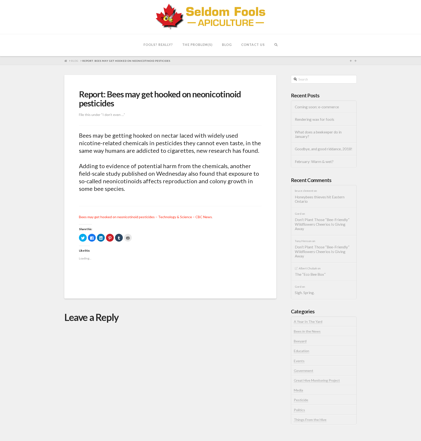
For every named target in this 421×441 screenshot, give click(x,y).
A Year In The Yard (308, 321)
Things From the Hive (310, 420)
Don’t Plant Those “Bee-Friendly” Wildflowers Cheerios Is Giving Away (322, 224)
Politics (299, 410)
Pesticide (301, 400)
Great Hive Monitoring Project (317, 380)
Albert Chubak (308, 268)
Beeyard (300, 341)
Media (298, 390)
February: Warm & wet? (314, 161)
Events (299, 361)
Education (301, 351)
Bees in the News (307, 331)
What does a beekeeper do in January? (318, 134)
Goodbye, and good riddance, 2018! (323, 149)
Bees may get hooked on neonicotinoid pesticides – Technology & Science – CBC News (145, 217)
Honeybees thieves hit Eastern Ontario (319, 199)
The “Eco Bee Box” (310, 274)
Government (303, 371)
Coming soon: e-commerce (317, 107)
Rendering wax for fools (314, 119)
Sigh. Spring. (305, 292)
